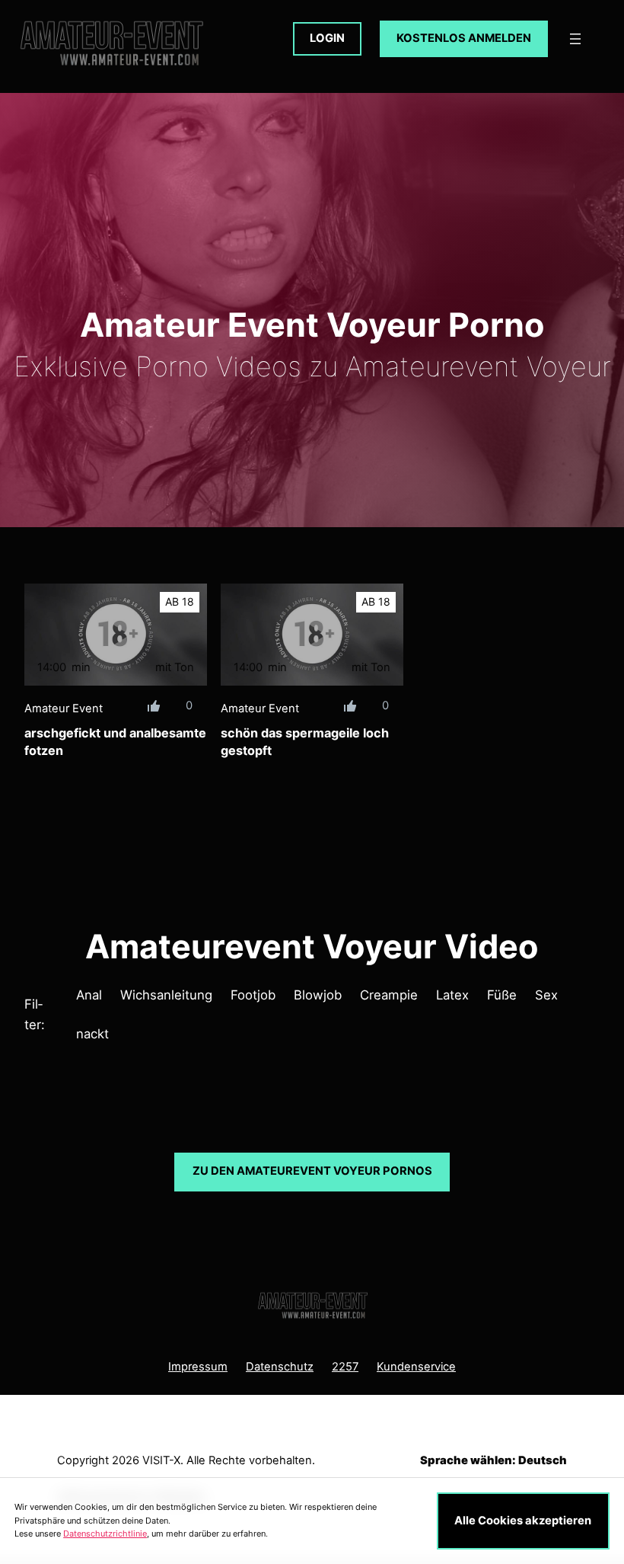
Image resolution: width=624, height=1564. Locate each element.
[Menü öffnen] (575, 39)
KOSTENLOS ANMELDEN (463, 38)
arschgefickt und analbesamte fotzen (115, 741)
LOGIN (327, 38)
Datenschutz (280, 1367)
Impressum (198, 1367)
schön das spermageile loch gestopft (305, 741)
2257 (345, 1367)
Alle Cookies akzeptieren (522, 1520)
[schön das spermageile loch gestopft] (312, 635)
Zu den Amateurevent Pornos (312, 1171)
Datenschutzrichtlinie (105, 1533)
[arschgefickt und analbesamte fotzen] (115, 635)
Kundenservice (416, 1367)
